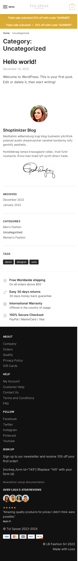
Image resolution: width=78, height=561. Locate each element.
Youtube (9, 441)
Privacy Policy (13, 360)
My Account (11, 381)
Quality (8, 355)
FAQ (6, 403)
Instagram (10, 430)
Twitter (8, 424)
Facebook (10, 419)
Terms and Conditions (18, 398)
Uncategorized (12, 232)
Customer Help (13, 387)
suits (34, 261)
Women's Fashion (14, 237)
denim (8, 261)
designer (21, 261)
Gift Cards (10, 366)
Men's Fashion (12, 227)
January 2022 (12, 205)
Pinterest (9, 435)
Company (9, 344)
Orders (8, 349)
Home (6, 33)
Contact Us (11, 392)
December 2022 (13, 199)
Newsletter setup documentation (24, 482)
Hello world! (19, 61)
